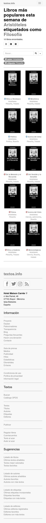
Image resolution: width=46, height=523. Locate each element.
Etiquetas (8, 414)
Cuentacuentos (10, 435)
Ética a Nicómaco (13, 99)
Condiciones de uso (12, 373)
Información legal (11, 378)
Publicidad (8, 353)
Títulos (7, 408)
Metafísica (34, 99)
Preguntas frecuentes (13, 334)
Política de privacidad (13, 375)
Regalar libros (10, 432)
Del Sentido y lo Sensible (34, 175)
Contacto (8, 340)
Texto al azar (9, 438)
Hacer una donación (12, 337)
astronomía (36, 217)
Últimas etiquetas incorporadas (17, 492)
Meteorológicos (34, 250)
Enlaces (7, 365)
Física (13, 212)
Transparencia (10, 329)
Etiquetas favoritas (12, 495)
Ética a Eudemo (13, 250)
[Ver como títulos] (10, 44)
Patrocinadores (10, 326)
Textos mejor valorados (14, 462)
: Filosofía (15, 63)
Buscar (7, 394)
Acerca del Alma (34, 137)
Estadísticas (9, 359)
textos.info (13, 273)
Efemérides (9, 362)
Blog (6, 332)
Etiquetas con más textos (14, 498)
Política (13, 137)
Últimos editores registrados (16, 508)
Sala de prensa (10, 348)
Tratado (16, 103)
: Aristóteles (14, 59)
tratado (37, 103)
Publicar (7, 424)
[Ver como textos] (15, 44)
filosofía (16, 141)
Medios (7, 351)
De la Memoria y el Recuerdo (13, 175)
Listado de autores (12, 473)
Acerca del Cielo (34, 212)
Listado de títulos (11, 457)
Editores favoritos (11, 511)
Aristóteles (15, 24)
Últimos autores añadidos (15, 476)
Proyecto (7, 320)
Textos (6, 405)
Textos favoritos (10, 465)
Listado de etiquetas (12, 489)
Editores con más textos (14, 514)
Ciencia (28, 217)
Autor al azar (9, 441)
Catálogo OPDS (11, 397)
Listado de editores (12, 506)
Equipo (7, 323)
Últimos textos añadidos (14, 460)
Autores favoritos (11, 479)
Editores (7, 416)
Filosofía (13, 34)
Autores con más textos (14, 481)
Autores (7, 411)
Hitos (6, 356)
